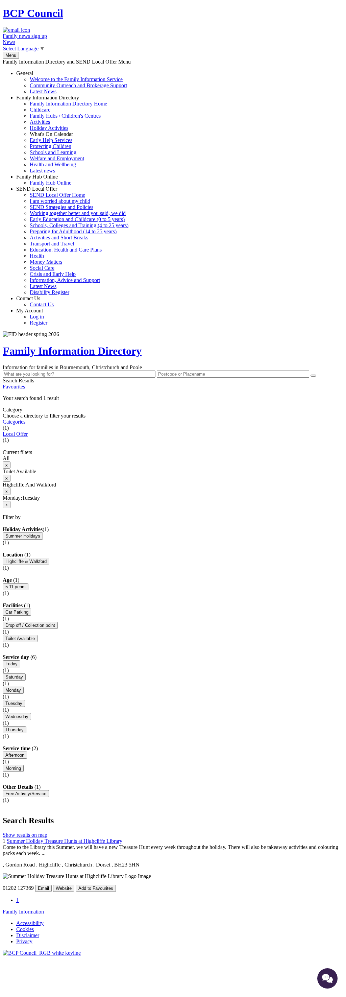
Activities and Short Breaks (59, 237)
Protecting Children (50, 146)
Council (33, 13)
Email (43, 888)
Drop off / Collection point (30, 625)
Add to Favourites (95, 888)
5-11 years (15, 586)
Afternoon (14, 755)
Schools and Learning (53, 152)
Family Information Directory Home (68, 103)
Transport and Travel (52, 243)
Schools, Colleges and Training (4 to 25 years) (79, 225)
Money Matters (46, 262)
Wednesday (16, 716)
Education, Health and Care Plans (66, 250)
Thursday (14, 729)
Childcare (40, 110)
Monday (13, 690)
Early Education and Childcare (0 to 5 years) (77, 219)
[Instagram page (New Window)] (54, 912)
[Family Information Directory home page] (42, 953)
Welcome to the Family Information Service (76, 79)
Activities (40, 122)
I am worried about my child (60, 201)
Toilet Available (20, 638)
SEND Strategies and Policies (61, 207)
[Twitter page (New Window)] (48, 912)
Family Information (23, 912)
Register (38, 323)
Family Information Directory (61, 134)
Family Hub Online (43, 180)
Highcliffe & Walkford (26, 561)
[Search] (313, 376)
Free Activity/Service (25, 793)
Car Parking (16, 612)
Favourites (14, 386)
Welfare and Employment (57, 158)
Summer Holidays (22, 536)
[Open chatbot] (327, 978)
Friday (11, 663)
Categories (14, 422)
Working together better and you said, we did (78, 213)
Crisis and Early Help (53, 274)
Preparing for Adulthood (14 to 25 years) (73, 231)
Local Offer (15, 434)
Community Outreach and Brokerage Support (78, 85)
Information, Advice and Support (65, 280)
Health (37, 256)
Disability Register (49, 292)
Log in (37, 316)
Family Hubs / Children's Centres (65, 116)
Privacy (24, 941)
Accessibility (30, 923)
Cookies (25, 929)
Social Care (42, 268)
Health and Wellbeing (53, 164)
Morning (13, 768)
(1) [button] (46, 529)
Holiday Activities (49, 128)
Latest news (42, 170)
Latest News (43, 91)
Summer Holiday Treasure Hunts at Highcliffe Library (64, 841)
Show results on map (25, 835)
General (71, 82)
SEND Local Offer (72, 240)
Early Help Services (51, 140)
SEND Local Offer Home (57, 195)
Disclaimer (27, 935)
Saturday (14, 677)
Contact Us (35, 301)
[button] (173, 398)
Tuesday (13, 703)
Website (64, 888)
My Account (31, 317)
